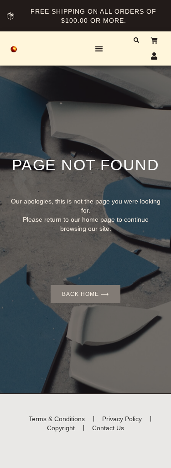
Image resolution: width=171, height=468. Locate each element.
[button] (99, 48)
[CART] (149, 40)
